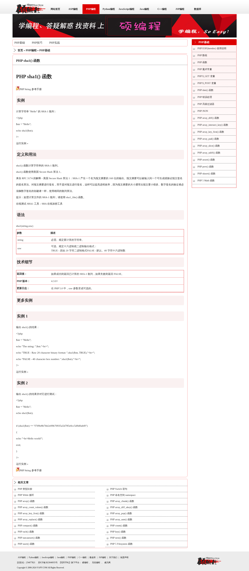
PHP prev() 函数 (206, 166)
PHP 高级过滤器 (206, 104)
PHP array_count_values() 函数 (33, 507)
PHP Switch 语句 (118, 489)
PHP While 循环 (26, 495)
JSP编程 (179, 9)
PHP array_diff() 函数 (208, 118)
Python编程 (109, 9)
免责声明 (124, 557)
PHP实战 (54, 42)
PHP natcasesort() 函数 (29, 538)
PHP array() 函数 (26, 501)
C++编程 (162, 9)
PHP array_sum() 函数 (121, 519)
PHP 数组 (202, 55)
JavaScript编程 (126, 9)
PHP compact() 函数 (28, 525)
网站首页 (55, 9)
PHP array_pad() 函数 (208, 139)
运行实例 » (22, 143)
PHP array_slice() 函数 (209, 146)
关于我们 (113, 557)
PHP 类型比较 (25, 489)
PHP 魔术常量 (205, 69)
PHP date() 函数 (205, 90)
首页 (20, 50)
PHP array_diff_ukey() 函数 (124, 507)
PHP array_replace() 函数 (30, 519)
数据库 (197, 9)
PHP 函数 (202, 62)
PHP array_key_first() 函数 (31, 513)
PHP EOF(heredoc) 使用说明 (212, 48)
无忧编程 (96, 562)
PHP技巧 (37, 42)
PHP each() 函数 (26, 531)
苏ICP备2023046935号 (48, 562)
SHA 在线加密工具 (52, 203)
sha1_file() (71, 197)
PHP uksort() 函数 (206, 173)
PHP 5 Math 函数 (206, 180)
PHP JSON (203, 111)
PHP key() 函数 (118, 531)
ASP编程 (73, 9)
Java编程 (144, 9)
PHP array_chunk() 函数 (122, 501)
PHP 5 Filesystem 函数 (121, 544)
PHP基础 (19, 42)
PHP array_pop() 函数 (121, 513)
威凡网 (107, 562)
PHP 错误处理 (205, 97)
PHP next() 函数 (118, 538)
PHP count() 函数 (119, 525)
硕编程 (85, 562)
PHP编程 (91, 9)
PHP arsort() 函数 (206, 159)
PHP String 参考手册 (30, 89)
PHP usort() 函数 (26, 544)
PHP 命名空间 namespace (123, 495)
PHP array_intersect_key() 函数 (213, 125)
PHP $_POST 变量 (207, 83)
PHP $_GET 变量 (206, 76)
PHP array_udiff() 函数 (209, 152)
